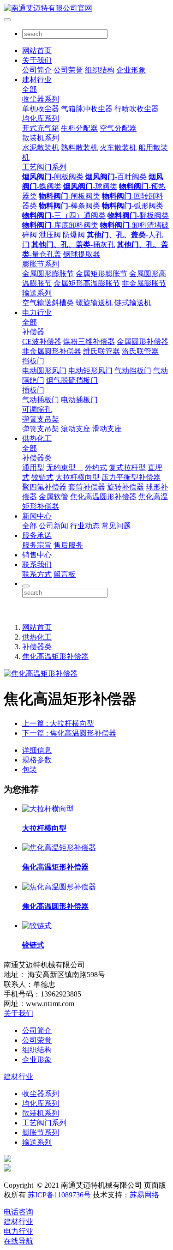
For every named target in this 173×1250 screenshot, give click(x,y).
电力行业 (37, 312)
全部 (29, 89)
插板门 (33, 390)
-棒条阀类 (69, 206)
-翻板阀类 (138, 215)
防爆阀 (74, 235)
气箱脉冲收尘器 (87, 109)
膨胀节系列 (40, 264)
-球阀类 (90, 186)
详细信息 (37, 750)
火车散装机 (118, 147)
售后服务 (68, 545)
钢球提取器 (81, 254)
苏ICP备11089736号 (59, 1195)
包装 (29, 769)
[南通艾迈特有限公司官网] (86, 8)
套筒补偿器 (86, 487)
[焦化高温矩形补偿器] (59, 847)
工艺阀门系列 (44, 167)
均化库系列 (40, 118)
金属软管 (53, 497)
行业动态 (85, 526)
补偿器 (33, 332)
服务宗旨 (37, 545)
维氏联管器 (101, 351)
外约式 (96, 467)
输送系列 (37, 293)
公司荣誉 (68, 70)
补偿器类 (37, 458)
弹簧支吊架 (40, 419)
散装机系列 (40, 138)
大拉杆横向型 (77, 477)
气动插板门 (40, 400)
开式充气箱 (40, 128)
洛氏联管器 (140, 351)
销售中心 (37, 555)
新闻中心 (37, 516)
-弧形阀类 (132, 206)
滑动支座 (107, 429)
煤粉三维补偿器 (89, 341)
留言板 (65, 574)
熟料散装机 (79, 147)
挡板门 (33, 361)
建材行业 (37, 80)
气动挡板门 (132, 370)
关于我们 (37, 60)
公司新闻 (53, 526)
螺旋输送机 (94, 303)
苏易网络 (144, 1195)
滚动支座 (75, 429)
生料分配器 (79, 128)
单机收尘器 (40, 109)
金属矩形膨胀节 (101, 274)
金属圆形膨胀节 (48, 274)
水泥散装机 (40, 147)
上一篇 (58, 723)
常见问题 (116, 526)
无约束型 (64, 467)
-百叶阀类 (116, 177)
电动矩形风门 (90, 370)
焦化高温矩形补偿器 (55, 656)
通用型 (33, 467)
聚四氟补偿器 (44, 487)
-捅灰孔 (73, 244)
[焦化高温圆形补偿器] (59, 887)
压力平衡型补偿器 (131, 477)
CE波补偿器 (41, 341)
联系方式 (37, 574)
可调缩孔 (37, 409)
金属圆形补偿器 (142, 341)
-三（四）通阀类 (64, 215)
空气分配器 (118, 128)
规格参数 (37, 760)
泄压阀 (50, 235)
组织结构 (99, 70)
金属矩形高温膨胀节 (87, 283)
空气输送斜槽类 (48, 303)
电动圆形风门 (44, 370)
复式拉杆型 (127, 467)
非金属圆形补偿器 (51, 351)
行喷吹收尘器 (136, 109)
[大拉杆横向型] (48, 809)
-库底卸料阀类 (60, 225)
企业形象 (131, 70)
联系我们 (37, 564)
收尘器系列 (40, 99)
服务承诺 (37, 535)
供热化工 (37, 438)
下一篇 (69, 733)
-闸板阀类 (53, 177)
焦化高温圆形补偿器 (103, 497)
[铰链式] (37, 926)
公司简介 (37, 70)
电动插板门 (79, 400)
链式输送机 (132, 303)
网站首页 (37, 50)
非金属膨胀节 (144, 283)
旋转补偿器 (125, 487)
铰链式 (42, 477)
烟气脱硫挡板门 (72, 380)
